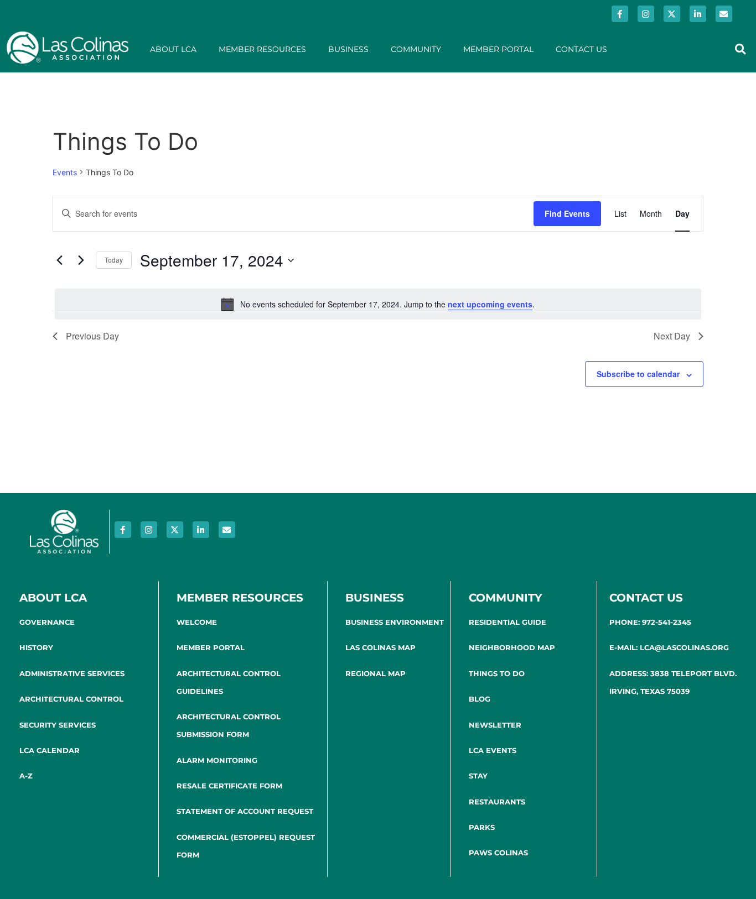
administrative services (72, 673)
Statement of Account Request (245, 811)
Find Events (567, 213)
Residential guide (507, 622)
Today (114, 259)
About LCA (173, 49)
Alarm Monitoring (217, 760)
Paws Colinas (498, 852)
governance (47, 622)
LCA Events (492, 750)
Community (416, 49)
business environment (394, 622)
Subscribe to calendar (638, 373)
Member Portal (498, 49)
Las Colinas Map (380, 647)
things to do (497, 673)
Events (65, 172)
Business (348, 49)
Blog (479, 698)
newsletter (495, 724)
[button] (740, 49)
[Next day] (80, 260)
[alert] (378, 304)
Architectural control (71, 698)
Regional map (375, 673)
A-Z (26, 775)
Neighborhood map (512, 647)
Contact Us (581, 49)
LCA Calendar (49, 750)
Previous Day (92, 336)
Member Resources (262, 49)
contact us (646, 597)
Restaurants (497, 801)
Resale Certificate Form (229, 785)
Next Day (672, 336)
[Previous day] (59, 260)
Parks (482, 827)
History (36, 647)
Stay (478, 775)
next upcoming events (490, 304)
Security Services (57, 724)
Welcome (197, 622)
